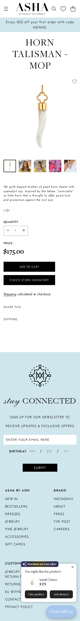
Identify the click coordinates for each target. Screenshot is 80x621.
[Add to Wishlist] (74, 81)
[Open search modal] (53, 8)
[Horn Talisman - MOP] (40, 116)
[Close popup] (72, 567)
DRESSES (12, 514)
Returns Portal (20, 584)
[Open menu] (5, 8)
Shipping (10, 294)
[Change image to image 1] (10, 166)
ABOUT (59, 506)
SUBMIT (40, 467)
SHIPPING (11, 319)
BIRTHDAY (18, 451)
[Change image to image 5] (70, 166)
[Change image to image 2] (25, 166)
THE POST (62, 521)
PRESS (59, 514)
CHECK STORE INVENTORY (29, 280)
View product (36, 594)
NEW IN (11, 499)
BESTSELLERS (16, 506)
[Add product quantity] (24, 231)
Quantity (11, 222)
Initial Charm (48, 579)
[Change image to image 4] (55, 166)
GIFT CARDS (15, 544)
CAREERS (62, 529)
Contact (13, 599)
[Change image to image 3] (40, 166)
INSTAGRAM (63, 499)
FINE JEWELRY (17, 529)
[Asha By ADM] (32, 9)
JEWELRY (12, 521)
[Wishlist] (63, 8)
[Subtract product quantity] (8, 231)
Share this (12, 307)
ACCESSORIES (17, 536)
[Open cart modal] (72, 8)
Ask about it (61, 594)
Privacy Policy (19, 607)
